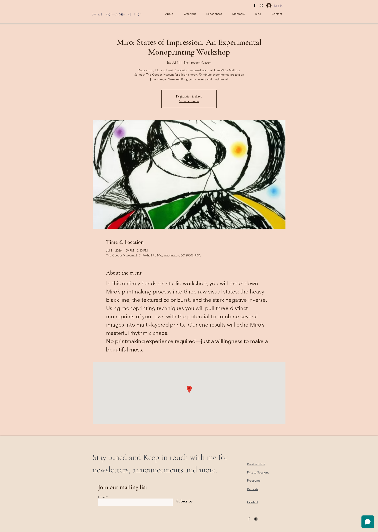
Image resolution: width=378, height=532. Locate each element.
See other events (189, 101)
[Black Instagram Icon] (261, 5)
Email (102, 497)
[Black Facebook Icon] (255, 5)
